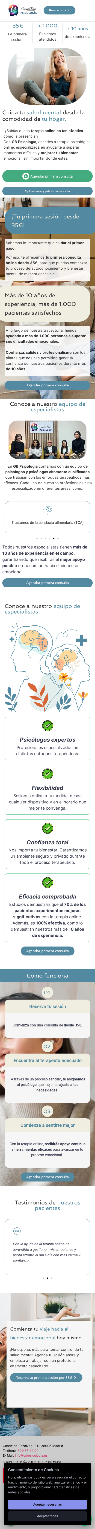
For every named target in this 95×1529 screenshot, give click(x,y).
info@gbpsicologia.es (31, 1455)
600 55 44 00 (28, 1451)
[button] (37, 538)
